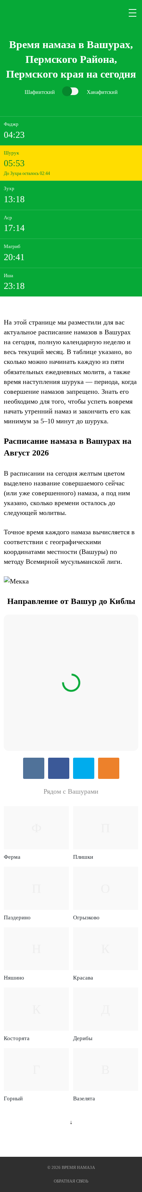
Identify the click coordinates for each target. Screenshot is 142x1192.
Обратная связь (71, 1181)
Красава (83, 978)
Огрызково (86, 917)
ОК (108, 768)
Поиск (115, 13)
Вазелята (84, 1098)
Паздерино (17, 917)
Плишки (83, 857)
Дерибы (82, 1038)
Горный (13, 1098)
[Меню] (133, 13)
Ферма (12, 857)
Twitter (83, 768)
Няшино (14, 978)
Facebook (58, 768)
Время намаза (35, 13)
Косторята (17, 1038)
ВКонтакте (33, 768)
